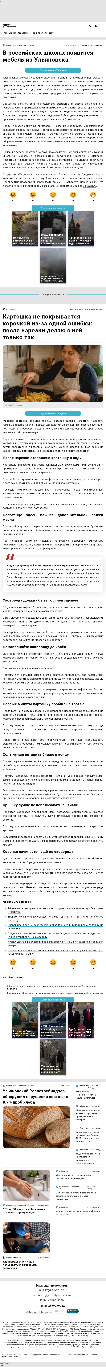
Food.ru (98, 689)
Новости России (13, 1257)
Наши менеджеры (52, 1300)
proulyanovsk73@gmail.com (44, 1336)
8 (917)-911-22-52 (51, 1290)
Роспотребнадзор (13, 632)
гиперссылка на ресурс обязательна (76, 1322)
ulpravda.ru (89, 185)
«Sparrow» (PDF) (88, 1347)
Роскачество (61, 489)
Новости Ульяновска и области (20, 45)
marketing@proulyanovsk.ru (51, 1295)
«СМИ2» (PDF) (75, 1347)
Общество (84, 1086)
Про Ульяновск (52, 565)
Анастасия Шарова (93, 45)
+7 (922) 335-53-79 (79, 1336)
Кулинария (11, 309)
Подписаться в (53, 70)
